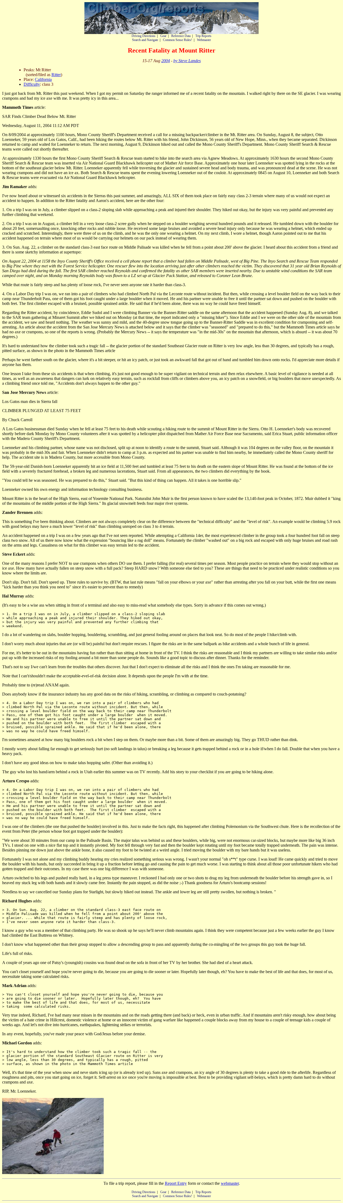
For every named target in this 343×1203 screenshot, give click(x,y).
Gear (163, 36)
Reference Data (181, 36)
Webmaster (204, 40)
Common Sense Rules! (177, 40)
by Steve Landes (187, 60)
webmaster (230, 1183)
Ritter (56, 74)
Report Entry (176, 1183)
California (43, 79)
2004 (165, 60)
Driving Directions (143, 36)
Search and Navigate (145, 40)
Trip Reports (203, 36)
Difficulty (32, 84)
